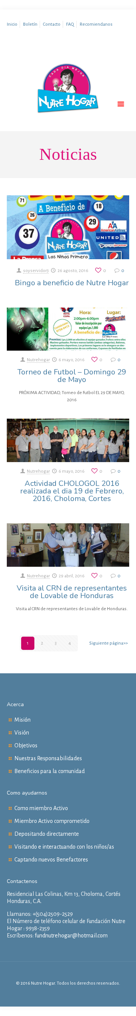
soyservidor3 (36, 270)
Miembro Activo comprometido (52, 821)
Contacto (51, 24)
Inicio (12, 24)
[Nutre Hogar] (68, 103)
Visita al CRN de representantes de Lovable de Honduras (72, 592)
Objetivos (25, 745)
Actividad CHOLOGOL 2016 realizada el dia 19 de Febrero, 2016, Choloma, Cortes (72, 491)
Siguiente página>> (108, 643)
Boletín (30, 24)
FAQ (70, 24)
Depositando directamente (46, 834)
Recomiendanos (96, 24)
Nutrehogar (38, 359)
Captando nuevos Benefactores (51, 860)
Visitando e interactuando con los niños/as (64, 847)
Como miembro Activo (41, 808)
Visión (21, 733)
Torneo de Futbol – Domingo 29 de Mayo (71, 376)
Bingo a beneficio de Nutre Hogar (72, 283)
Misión (22, 720)
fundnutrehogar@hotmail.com (71, 935)
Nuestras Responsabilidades (48, 758)
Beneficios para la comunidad (49, 771)
